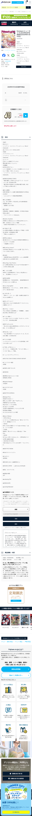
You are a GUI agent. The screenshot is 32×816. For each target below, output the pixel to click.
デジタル (6, 100)
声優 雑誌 (28, 641)
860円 (20, 93)
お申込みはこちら (16, 600)
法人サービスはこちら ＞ (8, 679)
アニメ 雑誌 (17, 11)
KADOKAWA (8, 61)
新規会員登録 (16, 669)
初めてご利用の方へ (16, 675)
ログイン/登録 (17, 2)
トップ (2, 11)
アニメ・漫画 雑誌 (10, 11)
